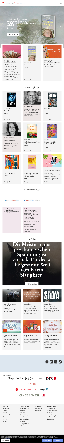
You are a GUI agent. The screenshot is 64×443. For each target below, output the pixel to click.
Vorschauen (6, 408)
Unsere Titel (51, 408)
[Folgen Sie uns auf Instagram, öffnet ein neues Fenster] (51, 361)
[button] (3, 27)
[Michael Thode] (32, 106)
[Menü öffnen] (61, 2)
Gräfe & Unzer (24, 423)
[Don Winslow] (32, 304)
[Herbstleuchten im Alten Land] (32, 137)
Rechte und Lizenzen (6, 416)
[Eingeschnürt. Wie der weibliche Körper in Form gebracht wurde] (32, 169)
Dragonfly (23, 421)
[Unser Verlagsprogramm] (52, 63)
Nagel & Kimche (22, 412)
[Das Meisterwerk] (52, 106)
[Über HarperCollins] (11, 63)
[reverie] (32, 384)
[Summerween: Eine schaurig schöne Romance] (52, 137)
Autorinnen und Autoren (52, 412)
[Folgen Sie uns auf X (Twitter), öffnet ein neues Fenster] (55, 361)
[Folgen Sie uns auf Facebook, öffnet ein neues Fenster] (47, 361)
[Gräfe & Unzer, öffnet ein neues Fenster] (29, 396)
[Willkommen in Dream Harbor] (32, 335)
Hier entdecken (13, 34)
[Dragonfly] (43, 391)
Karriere (4, 419)
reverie (22, 417)
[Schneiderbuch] (26, 390)
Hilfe (3, 423)
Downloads (50, 419)
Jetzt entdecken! (32, 284)
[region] (32, 439)
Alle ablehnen (58, 440)
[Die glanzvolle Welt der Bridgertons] (11, 335)
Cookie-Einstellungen (5, 440)
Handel (4, 411)
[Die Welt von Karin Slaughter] (11, 304)
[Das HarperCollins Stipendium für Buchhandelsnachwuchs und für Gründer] (11, 213)
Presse (4, 413)
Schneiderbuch (24, 419)
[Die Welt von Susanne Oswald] (52, 335)
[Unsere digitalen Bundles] (52, 169)
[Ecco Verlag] (51, 379)
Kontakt (4, 421)
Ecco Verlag (24, 415)
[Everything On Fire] (11, 169)
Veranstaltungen (52, 415)
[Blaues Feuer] (11, 106)
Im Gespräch (51, 417)
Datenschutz (38, 408)
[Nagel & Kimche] (34, 379)
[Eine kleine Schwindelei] (32, 63)
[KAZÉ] (43, 396)
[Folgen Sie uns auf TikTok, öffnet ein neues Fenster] (60, 361)
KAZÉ (22, 425)
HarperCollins (24, 408)
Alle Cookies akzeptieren (47, 440)
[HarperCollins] (15, 379)
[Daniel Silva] (52, 304)
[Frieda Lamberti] (11, 137)
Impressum (38, 411)
